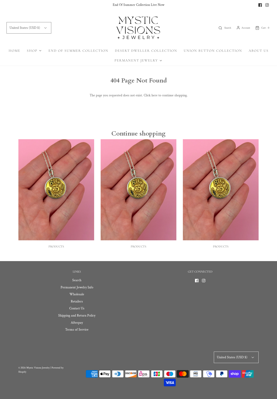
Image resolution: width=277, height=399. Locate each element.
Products (56, 246)
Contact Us (76, 308)
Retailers (77, 301)
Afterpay (77, 322)
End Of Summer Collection (78, 50)
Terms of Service (77, 329)
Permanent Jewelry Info (77, 287)
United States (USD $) (25, 28)
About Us (259, 50)
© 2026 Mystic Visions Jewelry (34, 367)
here (154, 95)
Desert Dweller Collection (146, 50)
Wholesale (76, 294)
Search (76, 280)
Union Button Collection (213, 50)
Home (14, 50)
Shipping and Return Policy (76, 315)
